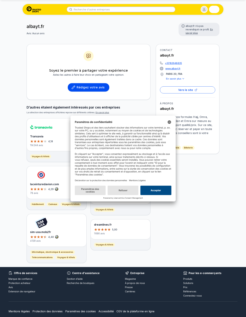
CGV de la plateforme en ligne (135, 311)
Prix (185, 287)
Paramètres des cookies (80, 311)
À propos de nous (135, 283)
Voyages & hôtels (40, 156)
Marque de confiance (20, 278)
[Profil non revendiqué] (182, 25)
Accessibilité (106, 311)
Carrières (130, 291)
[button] (204, 9)
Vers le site (185, 90)
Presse (129, 287)
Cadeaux (52, 204)
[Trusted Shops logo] (34, 9)
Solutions (188, 283)
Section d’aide (75, 278)
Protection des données (47, 311)
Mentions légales (19, 311)
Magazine (130, 278)
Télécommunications (42, 257)
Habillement (38, 204)
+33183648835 (173, 63)
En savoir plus (173, 78)
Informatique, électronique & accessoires (52, 252)
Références (189, 291)
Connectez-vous (192, 295)
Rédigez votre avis (91, 87)
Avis (11, 287)
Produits (187, 278)
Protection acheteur (19, 283)
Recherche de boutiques (80, 283)
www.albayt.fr (172, 68)
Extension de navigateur (22, 291)
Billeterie (188, 147)
